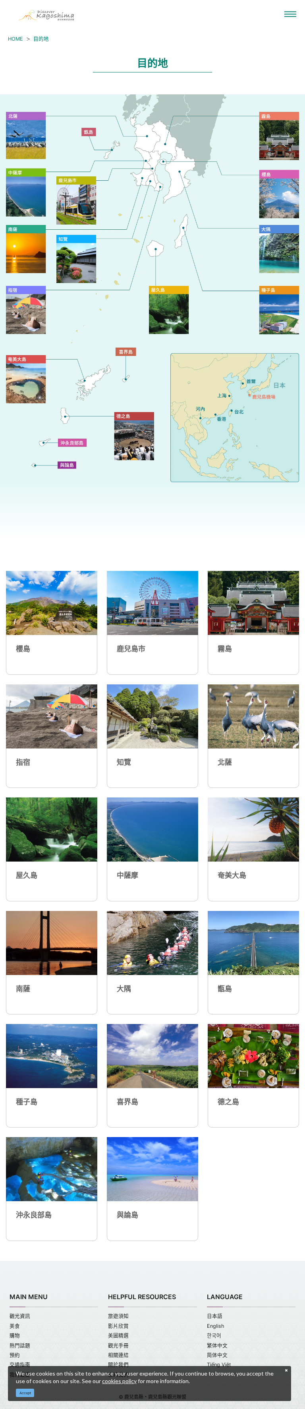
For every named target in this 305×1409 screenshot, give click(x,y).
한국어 (214, 1336)
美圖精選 (118, 1336)
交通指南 (20, 1365)
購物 (15, 1336)
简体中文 (217, 1355)
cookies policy (119, 1381)
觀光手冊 (118, 1345)
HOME (15, 39)
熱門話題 (20, 1345)
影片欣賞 (118, 1326)
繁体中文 (217, 1345)
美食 (15, 1326)
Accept (25, 1393)
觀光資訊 (20, 1316)
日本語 (214, 1316)
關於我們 (118, 1365)
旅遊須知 (118, 1316)
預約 (15, 1355)
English (215, 1326)
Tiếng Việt (219, 1365)
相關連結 (118, 1355)
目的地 (41, 39)
